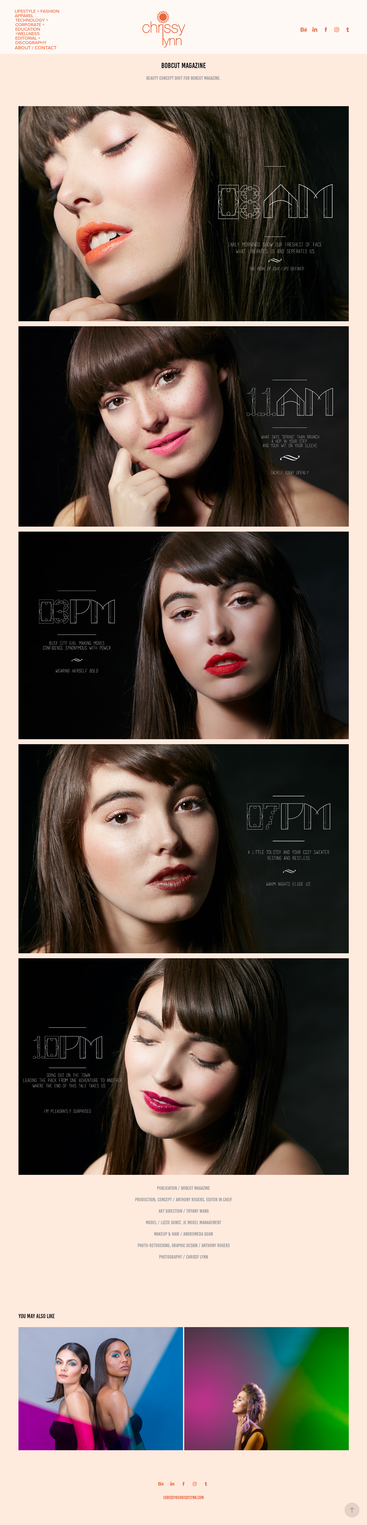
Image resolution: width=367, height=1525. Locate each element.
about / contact (36, 47)
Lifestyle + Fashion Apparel (37, 13)
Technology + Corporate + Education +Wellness (31, 27)
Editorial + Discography (30, 40)
